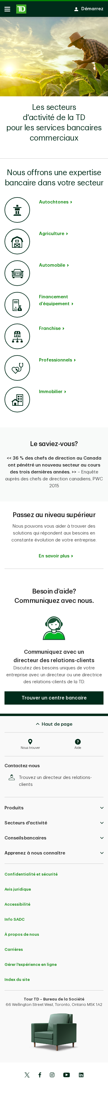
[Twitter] (27, 1075)
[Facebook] (39, 1075)
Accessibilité (17, 904)
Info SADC (14, 919)
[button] (54, 698)
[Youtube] (66, 1075)
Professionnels (55, 360)
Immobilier (50, 391)
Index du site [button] (17, 980)
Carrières (13, 949)
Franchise (50, 328)
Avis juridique (17, 889)
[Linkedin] (81, 1075)
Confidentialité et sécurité (31, 874)
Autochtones (53, 202)
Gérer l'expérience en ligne (30, 964)
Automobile (52, 265)
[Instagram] (52, 1075)
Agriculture (51, 233)
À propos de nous (21, 934)
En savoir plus (54, 556)
